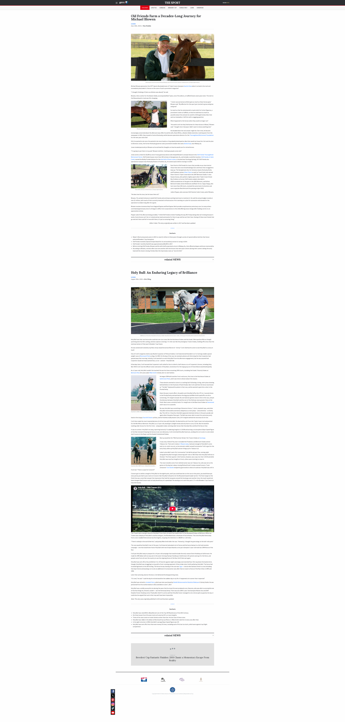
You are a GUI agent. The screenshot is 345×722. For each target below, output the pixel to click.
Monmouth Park (145, 356)
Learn (192, 8)
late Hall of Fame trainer (168, 159)
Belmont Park (135, 373)
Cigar (180, 566)
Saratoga (202, 438)
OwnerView (200, 8)
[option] (144, 680)
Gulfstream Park (165, 379)
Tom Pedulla (147, 26)
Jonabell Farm (150, 582)
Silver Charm (188, 172)
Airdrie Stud (187, 143)
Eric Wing (147, 279)
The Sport (172, 2)
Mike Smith (153, 373)
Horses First (183, 8)
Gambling (162, 8)
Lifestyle (154, 8)
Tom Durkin (170, 467)
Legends (133, 24)
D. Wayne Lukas (184, 444)
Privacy (171, 693)
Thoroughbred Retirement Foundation (202, 135)
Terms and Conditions (178, 693)
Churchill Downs (148, 417)
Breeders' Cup (172, 8)
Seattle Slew (188, 86)
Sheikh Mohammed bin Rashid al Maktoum (186, 582)
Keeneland (210, 402)
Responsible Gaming (188, 693)
